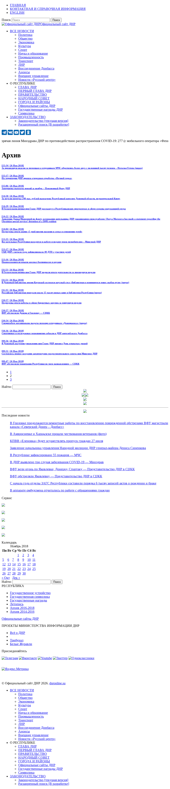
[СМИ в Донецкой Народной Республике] (3, 513)
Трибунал (16, 640)
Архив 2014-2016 (22, 611)
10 (29, 559)
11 (33, 559)
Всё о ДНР (17, 633)
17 (29, 564)
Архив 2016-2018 (22, 608)
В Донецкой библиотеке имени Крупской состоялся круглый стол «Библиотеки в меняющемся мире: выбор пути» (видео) (65, 281)
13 (9, 564)
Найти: (7, 386)
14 (14, 564)
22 (19, 569)
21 (14, 569)
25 (34, 569)
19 (4, 569)
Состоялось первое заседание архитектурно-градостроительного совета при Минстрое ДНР (49, 352)
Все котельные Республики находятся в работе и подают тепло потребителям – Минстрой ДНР (51, 240)
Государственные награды (28, 600)
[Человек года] (86, 395)
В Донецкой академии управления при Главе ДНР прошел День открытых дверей (44, 342)
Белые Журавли (21, 644)
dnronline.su (57, 683)
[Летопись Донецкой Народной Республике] (3, 528)
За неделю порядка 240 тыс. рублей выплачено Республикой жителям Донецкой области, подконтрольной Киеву (61, 197)
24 (29, 569)
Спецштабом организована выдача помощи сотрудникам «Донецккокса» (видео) (44, 321)
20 (9, 569)
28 (14, 573)
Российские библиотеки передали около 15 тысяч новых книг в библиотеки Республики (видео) (52, 291)
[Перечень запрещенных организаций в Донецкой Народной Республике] (3, 520)
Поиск (6, 20)
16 (24, 564)
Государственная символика (30, 596)
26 (4, 573)
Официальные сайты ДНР (20, 618)
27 (9, 573)
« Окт (6, 577)
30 (24, 573)
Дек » (16, 577)
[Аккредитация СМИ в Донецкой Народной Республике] (3, 505)
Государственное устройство (30, 593)
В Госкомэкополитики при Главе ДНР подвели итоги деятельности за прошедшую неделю (48, 270)
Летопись (16, 604)
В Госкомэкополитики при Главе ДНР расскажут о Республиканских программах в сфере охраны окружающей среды (64, 207)
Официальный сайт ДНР (57, 24)
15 (19, 564)
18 (34, 564)
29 (19, 573)
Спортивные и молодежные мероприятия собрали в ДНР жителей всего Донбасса (44, 332)
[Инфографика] (3, 535)
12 (4, 564)
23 (24, 569)
